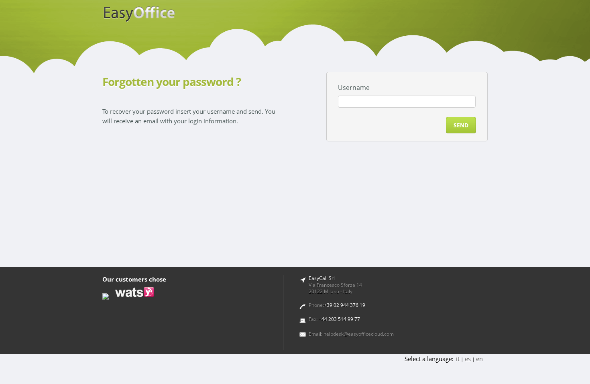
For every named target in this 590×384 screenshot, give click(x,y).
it (458, 359)
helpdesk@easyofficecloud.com (358, 334)
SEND (461, 125)
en (479, 359)
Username (354, 87)
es (468, 359)
